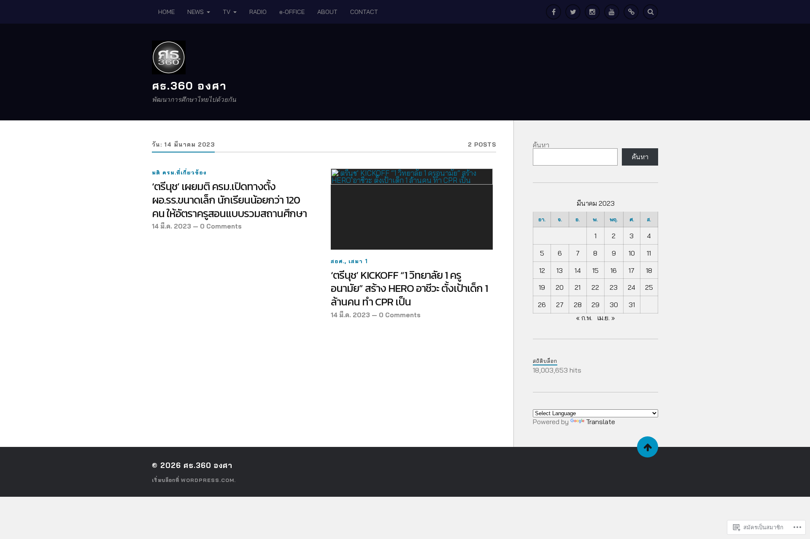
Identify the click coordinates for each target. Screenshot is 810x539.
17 (631, 270)
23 (614, 287)
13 (559, 270)
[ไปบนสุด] (647, 446)
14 (578, 270)
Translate (600, 421)
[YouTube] (611, 11)
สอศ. (338, 261)
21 (577, 287)
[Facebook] (553, 11)
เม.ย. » (606, 317)
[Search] (650, 11)
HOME (166, 12)
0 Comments (221, 226)
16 (613, 270)
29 (595, 304)
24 (631, 287)
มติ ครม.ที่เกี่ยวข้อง (179, 172)
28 (578, 304)
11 (649, 253)
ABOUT (327, 12)
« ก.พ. (584, 317)
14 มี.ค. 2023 (171, 226)
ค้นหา (541, 145)
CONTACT (364, 12)
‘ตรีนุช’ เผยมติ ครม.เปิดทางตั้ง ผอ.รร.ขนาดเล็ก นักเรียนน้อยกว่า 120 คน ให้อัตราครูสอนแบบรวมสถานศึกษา (229, 200)
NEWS (195, 12)
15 (595, 270)
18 (649, 270)
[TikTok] (631, 11)
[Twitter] (572, 11)
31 (632, 304)
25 (649, 287)
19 (542, 287)
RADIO (258, 12)
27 (560, 304)
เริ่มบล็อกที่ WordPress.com (193, 480)
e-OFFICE (292, 12)
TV (226, 12)
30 (614, 304)
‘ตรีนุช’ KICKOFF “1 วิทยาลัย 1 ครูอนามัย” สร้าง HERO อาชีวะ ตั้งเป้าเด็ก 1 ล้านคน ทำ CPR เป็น (409, 289)
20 (560, 287)
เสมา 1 (358, 261)
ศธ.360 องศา (189, 85)
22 (595, 287)
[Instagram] (592, 11)
